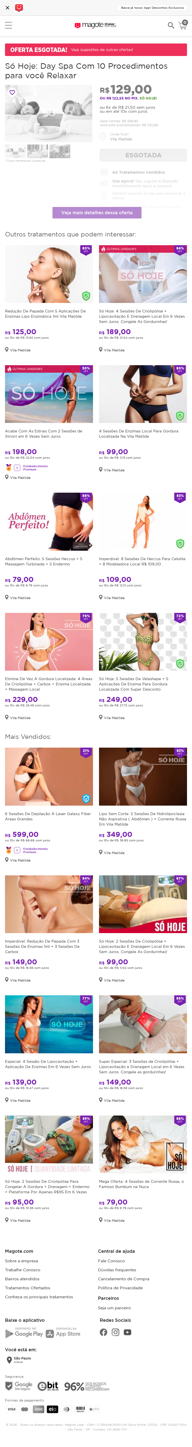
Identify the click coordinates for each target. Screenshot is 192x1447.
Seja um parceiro (114, 1308)
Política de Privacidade (120, 1288)
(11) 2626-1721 (117, 1429)
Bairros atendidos (22, 1279)
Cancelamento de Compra (123, 1279)
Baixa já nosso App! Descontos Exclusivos (152, 7)
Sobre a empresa (21, 1261)
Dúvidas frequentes (117, 1270)
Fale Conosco (111, 1261)
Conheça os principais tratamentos (39, 1297)
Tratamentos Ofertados (27, 1288)
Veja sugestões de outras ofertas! (102, 49)
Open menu (8, 25)
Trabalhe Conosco (22, 1270)
